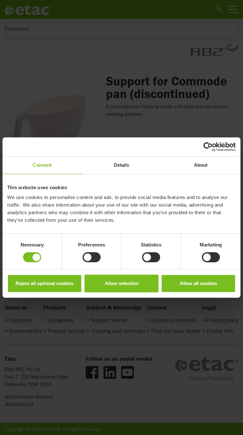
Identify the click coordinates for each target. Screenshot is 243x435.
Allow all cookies (198, 283)
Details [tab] (121, 165)
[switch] (92, 257)
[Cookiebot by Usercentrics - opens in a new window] (208, 147)
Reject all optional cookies (44, 283)
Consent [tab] (42, 165)
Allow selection (122, 283)
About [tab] (201, 165)
